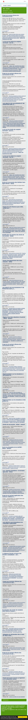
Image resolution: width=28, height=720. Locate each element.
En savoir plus (21, 718)
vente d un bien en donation (17, 422)
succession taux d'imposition (16, 576)
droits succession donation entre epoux (13, 126)
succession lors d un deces (16, 520)
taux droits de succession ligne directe (14, 200)
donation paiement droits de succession (12, 310)
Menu (25, 1)
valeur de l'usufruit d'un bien (16, 66)
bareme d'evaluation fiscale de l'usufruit (14, 228)
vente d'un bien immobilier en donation (15, 419)
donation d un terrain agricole (14, 465)
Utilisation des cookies (13, 707)
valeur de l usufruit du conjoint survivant (10, 151)
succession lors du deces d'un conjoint (13, 518)
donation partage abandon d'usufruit (9, 339)
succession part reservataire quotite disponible (12, 367)
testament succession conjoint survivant (15, 549)
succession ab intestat (15, 674)
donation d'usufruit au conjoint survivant (14, 68)
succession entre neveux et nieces (10, 443)
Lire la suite (5, 31)
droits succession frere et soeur (9, 630)
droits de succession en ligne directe (11, 203)
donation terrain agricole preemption (18, 490)
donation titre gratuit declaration (14, 395)
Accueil (3, 705)
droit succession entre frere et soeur (14, 629)
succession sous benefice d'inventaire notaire (12, 97)
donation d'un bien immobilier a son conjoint (13, 493)
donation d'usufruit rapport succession (15, 35)
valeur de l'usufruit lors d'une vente (10, 38)
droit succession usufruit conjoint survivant (13, 149)
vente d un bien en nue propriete (17, 696)
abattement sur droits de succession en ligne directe (13, 202)
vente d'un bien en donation (14, 395)
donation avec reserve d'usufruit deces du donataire (13, 36)
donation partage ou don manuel (18, 281)
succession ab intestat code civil (8, 672)
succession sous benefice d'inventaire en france (11, 98)
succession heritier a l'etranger (15, 366)
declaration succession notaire (8, 517)
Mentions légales (10, 705)
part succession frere (17, 632)
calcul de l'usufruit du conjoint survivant (11, 67)
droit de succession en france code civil (17, 95)
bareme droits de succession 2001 (15, 253)
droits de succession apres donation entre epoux (12, 257)
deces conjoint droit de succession (11, 314)
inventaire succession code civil (15, 516)
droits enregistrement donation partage (11, 282)
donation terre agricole (14, 468)
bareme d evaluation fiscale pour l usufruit (12, 229)
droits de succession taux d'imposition (16, 123)
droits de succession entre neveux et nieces (15, 442)
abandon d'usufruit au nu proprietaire (14, 338)
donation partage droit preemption (15, 647)
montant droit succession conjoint (11, 551)
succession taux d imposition (9, 577)
